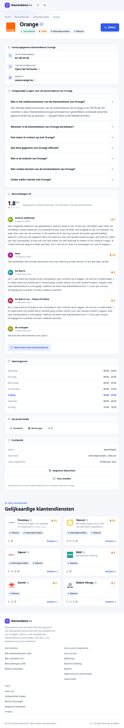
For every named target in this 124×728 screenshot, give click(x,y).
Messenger (36, 428)
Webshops (69, 658)
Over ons (9, 691)
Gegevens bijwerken (63, 470)
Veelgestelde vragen (15, 696)
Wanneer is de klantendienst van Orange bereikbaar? (42, 126)
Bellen (112, 27)
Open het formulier (26, 69)
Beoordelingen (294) (15, 663)
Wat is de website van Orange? (29, 158)
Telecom (80, 31)
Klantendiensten (21, 17)
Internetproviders (41, 17)
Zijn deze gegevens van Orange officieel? (35, 147)
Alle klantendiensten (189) (18, 653)
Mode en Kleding (73, 663)
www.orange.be (24, 80)
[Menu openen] (45, 5)
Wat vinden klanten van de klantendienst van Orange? (43, 169)
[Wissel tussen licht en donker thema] (38, 5)
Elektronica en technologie (78, 673)
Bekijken (52, 541)
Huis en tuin (70, 653)
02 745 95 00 (22, 57)
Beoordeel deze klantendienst (31, 347)
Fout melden (64, 478)
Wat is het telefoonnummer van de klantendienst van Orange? (48, 101)
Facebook (18, 428)
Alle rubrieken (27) (14, 658)
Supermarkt (70, 678)
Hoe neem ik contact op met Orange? (33, 137)
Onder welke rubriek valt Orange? (31, 179)
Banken (68, 668)
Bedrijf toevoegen (14, 668)
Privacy (8, 711)
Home (7, 17)
